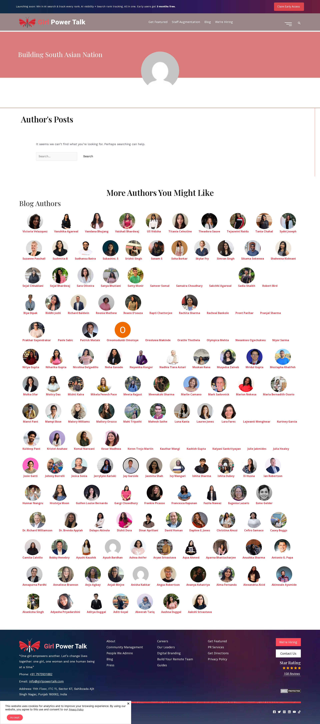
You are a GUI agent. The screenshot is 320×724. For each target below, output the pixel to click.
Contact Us (288, 653)
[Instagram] (284, 711)
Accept (15, 717)
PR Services (216, 647)
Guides (162, 665)
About (110, 641)
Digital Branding (169, 653)
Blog (207, 22)
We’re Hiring (224, 22)
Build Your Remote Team (175, 659)
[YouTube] (294, 711)
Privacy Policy (217, 659)
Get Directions (218, 653)
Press (110, 665)
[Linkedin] (289, 711)
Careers (162, 641)
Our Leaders (166, 647)
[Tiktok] (299, 711)
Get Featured (158, 22)
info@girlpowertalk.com (46, 681)
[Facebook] (274, 711)
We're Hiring (288, 642)
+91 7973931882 (41, 674)
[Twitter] (279, 711)
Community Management (124, 647)
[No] (128, 703)
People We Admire (119, 653)
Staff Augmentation (186, 22)
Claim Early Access (288, 6)
